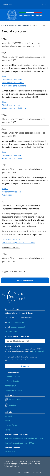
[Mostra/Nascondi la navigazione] (4, 14)
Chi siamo (8, 415)
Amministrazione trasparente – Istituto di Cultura (24, 438)
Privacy (34, 351)
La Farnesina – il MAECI (14, 376)
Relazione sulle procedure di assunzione (18, 242)
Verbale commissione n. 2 (13, 82)
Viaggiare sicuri (10, 385)
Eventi (7, 420)
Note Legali (40, 351)
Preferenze (23, 472)
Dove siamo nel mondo (13, 390)
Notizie (7, 429)
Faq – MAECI (10, 451)
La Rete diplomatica (12, 381)
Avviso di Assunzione (11, 239)
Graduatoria (7, 194)
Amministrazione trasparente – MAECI (20, 442)
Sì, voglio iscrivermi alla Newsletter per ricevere (21, 357)
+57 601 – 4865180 (16, 322)
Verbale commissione (11, 105)
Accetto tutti (39, 472)
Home (3, 25)
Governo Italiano (8, 4)
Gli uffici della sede (12, 331)
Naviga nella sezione (25, 280)
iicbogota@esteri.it (18, 327)
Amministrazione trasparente (20, 25)
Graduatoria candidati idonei (14, 85)
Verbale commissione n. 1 (13, 79)
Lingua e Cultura (11, 425)
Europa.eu (12, 404)
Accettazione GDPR (12, 346)
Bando (5, 76)
